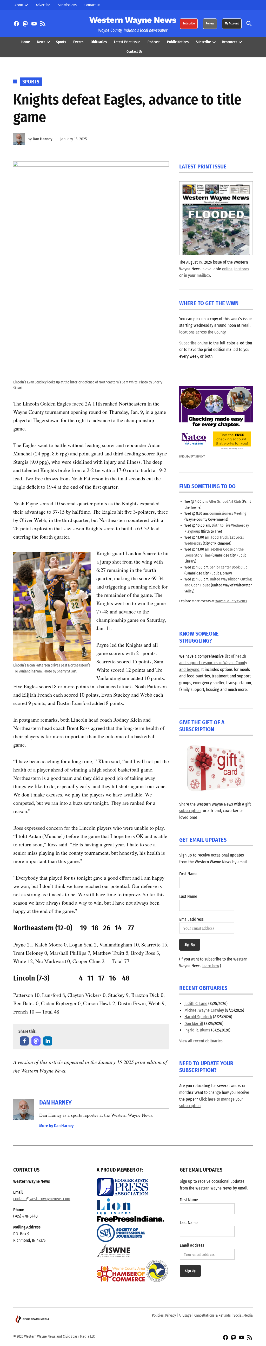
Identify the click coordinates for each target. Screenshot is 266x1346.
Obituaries (99, 42)
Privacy (170, 1315)
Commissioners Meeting (227, 513)
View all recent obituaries (201, 1040)
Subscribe (189, 23)
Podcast (154, 42)
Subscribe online (193, 343)
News (41, 42)
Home (25, 42)
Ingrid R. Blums (197, 1030)
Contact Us (92, 5)
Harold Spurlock (198, 1016)
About (19, 5)
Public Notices (178, 42)
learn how (210, 965)
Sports (61, 42)
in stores (241, 268)
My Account (232, 23)
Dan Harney (42, 138)
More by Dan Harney (56, 1125)
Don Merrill (193, 1023)
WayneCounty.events (231, 601)
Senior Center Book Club (229, 567)
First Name (188, 873)
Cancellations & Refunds (212, 1315)
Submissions (67, 5)
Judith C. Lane (195, 1003)
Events (78, 42)
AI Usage (185, 1315)
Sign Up (189, 944)
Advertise (43, 5)
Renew (210, 23)
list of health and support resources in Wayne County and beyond (213, 663)
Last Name (188, 896)
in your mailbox (197, 275)
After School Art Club (225, 501)
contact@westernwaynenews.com (41, 1198)
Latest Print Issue (127, 42)
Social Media (243, 1315)
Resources (229, 42)
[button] (24, 1041)
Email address (191, 919)
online (227, 268)
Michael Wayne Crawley (204, 1010)
